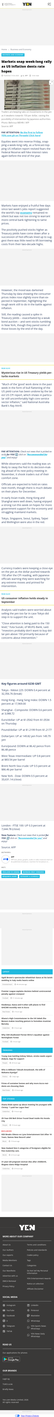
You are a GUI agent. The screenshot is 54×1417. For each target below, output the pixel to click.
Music (4, 1141)
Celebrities (6, 1028)
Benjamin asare (9, 876)
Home (4, 49)
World (4, 1155)
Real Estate (6, 1012)
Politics (4, 1076)
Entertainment (7, 984)
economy (26, 212)
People (4, 1063)
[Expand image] (51, 82)
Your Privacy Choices (30, 1415)
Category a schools (29, 876)
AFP (26, 76)
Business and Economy (20, 49)
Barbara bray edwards (33, 872)
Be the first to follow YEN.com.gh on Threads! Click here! (22, 134)
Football (5, 998)
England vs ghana (11, 872)
